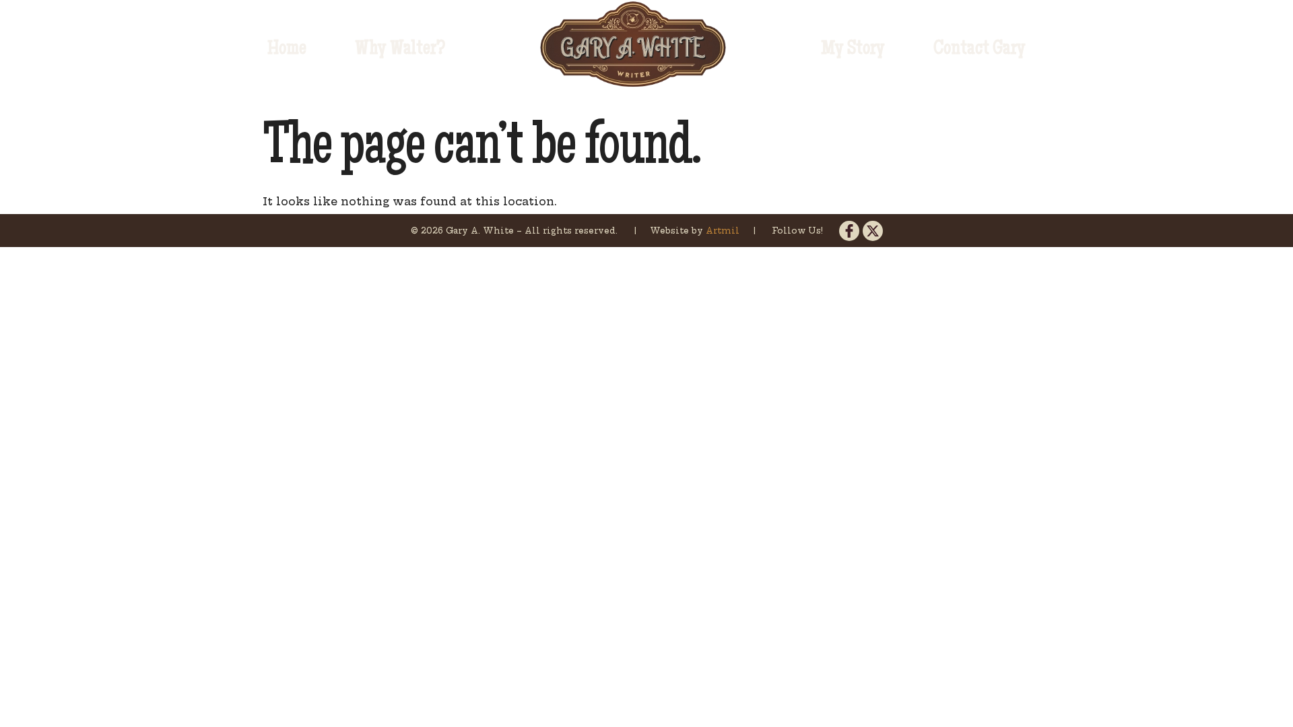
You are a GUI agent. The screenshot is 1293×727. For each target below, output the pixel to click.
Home (286, 50)
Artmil (724, 231)
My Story (853, 50)
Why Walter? (400, 50)
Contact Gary (979, 50)
